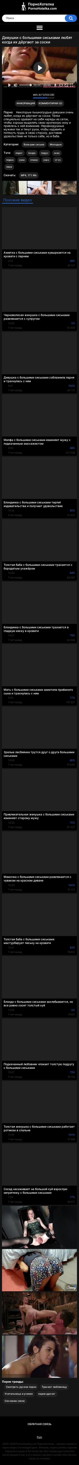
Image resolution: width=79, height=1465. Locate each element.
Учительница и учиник (19, 1393)
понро (32, 152)
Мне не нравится (29, 96)
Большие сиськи (34, 144)
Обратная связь (39, 1424)
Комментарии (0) (50, 103)
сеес (22, 159)
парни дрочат (47, 1393)
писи (9, 166)
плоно (34, 159)
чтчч (58, 159)
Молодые (56, 144)
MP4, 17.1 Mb (29, 175)
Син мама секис (15, 1400)
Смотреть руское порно (21, 1386)
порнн (10, 159)
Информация (26, 103)
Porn (39, 1437)
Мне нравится (23, 96)
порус (45, 152)
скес (57, 152)
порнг (19, 152)
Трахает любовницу (54, 1386)
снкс (46, 159)
